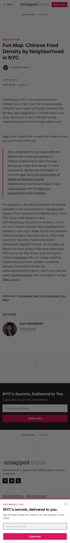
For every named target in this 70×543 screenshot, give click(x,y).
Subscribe (35, 536)
